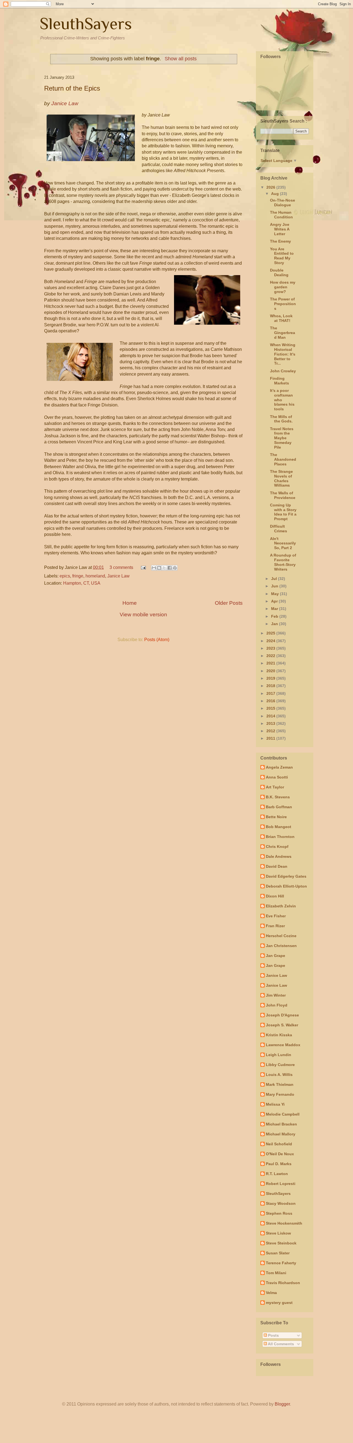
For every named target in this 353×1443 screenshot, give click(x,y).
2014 (271, 716)
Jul (274, 578)
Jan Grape (275, 955)
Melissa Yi (275, 1104)
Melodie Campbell (282, 1114)
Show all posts (180, 58)
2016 (271, 701)
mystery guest (279, 1302)
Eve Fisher (276, 916)
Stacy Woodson (281, 1203)
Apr (275, 601)
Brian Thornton (280, 836)
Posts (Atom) (156, 639)
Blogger (282, 1404)
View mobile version (143, 614)
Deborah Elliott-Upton (286, 886)
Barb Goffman (279, 807)
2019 (271, 678)
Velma (271, 1292)
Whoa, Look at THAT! (281, 318)
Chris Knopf (277, 846)
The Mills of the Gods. (281, 419)
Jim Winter (276, 995)
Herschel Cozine (281, 936)
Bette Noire (276, 817)
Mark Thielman (279, 1084)
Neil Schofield (279, 1144)
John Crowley (283, 371)
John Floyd (276, 1005)
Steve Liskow (278, 1233)
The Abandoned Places (283, 459)
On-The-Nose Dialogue (282, 202)
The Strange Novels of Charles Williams (281, 478)
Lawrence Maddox (283, 1045)
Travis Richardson (283, 1283)
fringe (77, 576)
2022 (271, 655)
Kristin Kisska (279, 1035)
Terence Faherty (281, 1263)
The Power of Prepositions (283, 304)
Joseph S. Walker (282, 1025)
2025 (271, 633)
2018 (271, 685)
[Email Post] (143, 567)
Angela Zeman (279, 767)
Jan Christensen (281, 945)
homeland (95, 576)
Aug (275, 193)
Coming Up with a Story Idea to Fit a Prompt (283, 512)
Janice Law (118, 576)
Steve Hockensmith (284, 1223)
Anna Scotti (277, 777)
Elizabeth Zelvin (281, 906)
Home (129, 603)
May (275, 594)
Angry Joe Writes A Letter (279, 229)
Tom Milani (276, 1273)
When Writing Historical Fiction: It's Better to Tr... (282, 354)
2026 (271, 187)
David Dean (276, 866)
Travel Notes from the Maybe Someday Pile (281, 438)
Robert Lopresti (280, 1183)
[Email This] (154, 568)
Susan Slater (278, 1253)
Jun (275, 586)
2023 (271, 648)
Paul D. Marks (279, 1164)
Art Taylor (275, 787)
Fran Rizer (275, 926)
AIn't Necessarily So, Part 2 (283, 543)
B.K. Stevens (278, 797)
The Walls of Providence (282, 495)
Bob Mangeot (278, 826)
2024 (271, 641)
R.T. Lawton (277, 1173)
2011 (271, 738)
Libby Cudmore (280, 1064)
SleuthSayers (86, 23)
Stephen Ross (279, 1213)
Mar (275, 608)
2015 (271, 708)
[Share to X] (164, 568)
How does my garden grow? (282, 287)
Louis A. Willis (279, 1074)
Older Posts (229, 603)
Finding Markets (279, 380)
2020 (271, 671)
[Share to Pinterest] (175, 568)
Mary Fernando (280, 1094)
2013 (271, 723)
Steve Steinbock (281, 1243)
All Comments (280, 1344)
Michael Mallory (280, 1134)
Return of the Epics (72, 88)
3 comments (121, 567)
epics (65, 576)
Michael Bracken (281, 1124)
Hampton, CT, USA (81, 583)
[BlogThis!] (159, 568)
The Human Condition (281, 214)
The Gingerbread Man (282, 333)
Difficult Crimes (278, 528)
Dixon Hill (275, 896)
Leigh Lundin (278, 1055)
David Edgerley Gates (286, 876)
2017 (271, 693)
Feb (275, 616)
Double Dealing (279, 272)
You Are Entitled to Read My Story (282, 256)
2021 (271, 663)
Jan (275, 624)
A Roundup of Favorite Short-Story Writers (283, 562)
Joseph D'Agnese (282, 1015)
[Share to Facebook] (169, 568)
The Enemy (280, 241)
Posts (273, 1335)
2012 (271, 731)
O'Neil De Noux (280, 1154)
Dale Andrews (279, 856)
